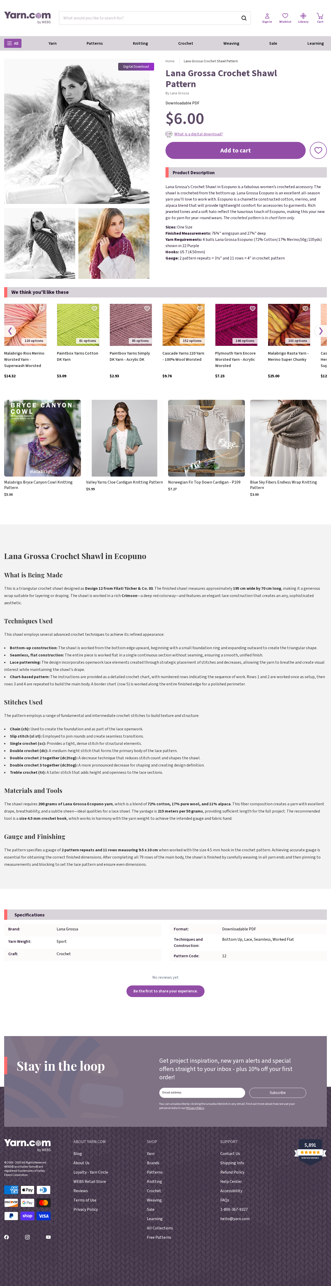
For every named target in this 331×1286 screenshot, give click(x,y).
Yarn (53, 43)
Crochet (185, 43)
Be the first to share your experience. (165, 991)
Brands (153, 1163)
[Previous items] (10, 331)
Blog (77, 1154)
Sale (273, 43)
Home (170, 61)
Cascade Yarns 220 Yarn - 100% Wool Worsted (183, 356)
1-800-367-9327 (234, 1209)
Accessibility (231, 1191)
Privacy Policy (195, 1108)
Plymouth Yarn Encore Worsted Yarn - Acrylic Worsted (235, 359)
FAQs (224, 1200)
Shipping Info (232, 1163)
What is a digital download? (198, 134)
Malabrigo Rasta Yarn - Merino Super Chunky (288, 356)
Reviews (80, 1191)
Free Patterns (159, 1237)
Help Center (231, 1181)
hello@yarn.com (235, 1219)
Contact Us (230, 1154)
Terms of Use (84, 1200)
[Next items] (321, 331)
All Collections (160, 1228)
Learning (315, 43)
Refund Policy (232, 1172)
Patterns (95, 43)
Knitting (140, 43)
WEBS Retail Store (89, 1181)
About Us (81, 1163)
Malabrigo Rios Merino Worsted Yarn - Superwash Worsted (24, 359)
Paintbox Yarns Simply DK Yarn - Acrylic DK (130, 356)
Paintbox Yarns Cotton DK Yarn (77, 356)
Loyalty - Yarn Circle (90, 1172)
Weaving (231, 43)
